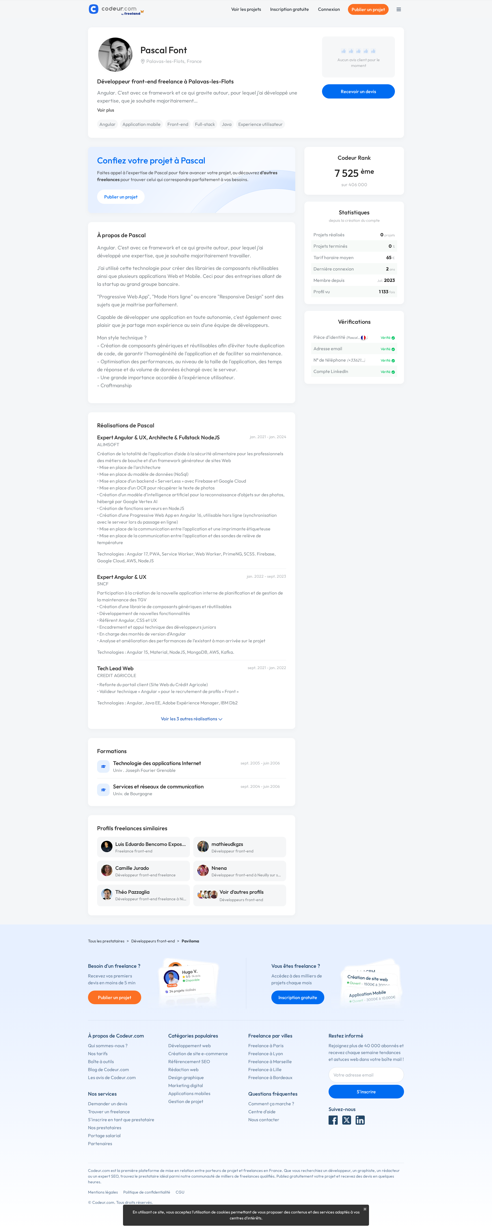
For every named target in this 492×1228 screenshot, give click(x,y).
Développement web (189, 1045)
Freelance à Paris (266, 1045)
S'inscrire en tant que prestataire (121, 1119)
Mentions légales (103, 1192)
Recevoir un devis (358, 91)
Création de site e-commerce (198, 1053)
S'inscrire (366, 1091)
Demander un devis (107, 1103)
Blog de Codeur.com (108, 1069)
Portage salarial (104, 1135)
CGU (180, 1192)
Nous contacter (263, 1119)
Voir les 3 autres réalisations (189, 718)
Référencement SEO (189, 1061)
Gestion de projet (185, 1101)
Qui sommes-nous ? (108, 1045)
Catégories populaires (193, 1035)
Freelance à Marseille (270, 1061)
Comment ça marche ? (271, 1103)
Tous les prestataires (106, 941)
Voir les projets (246, 9)
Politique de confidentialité (146, 1192)
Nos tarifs (98, 1053)
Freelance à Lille (265, 1069)
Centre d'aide (262, 1111)
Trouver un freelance (109, 1111)
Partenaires (100, 1143)
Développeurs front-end (241, 899)
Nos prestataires (104, 1127)
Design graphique (186, 1077)
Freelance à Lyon (265, 1053)
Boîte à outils (101, 1061)
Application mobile (141, 124)
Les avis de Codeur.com (112, 1077)
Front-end (177, 124)
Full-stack (205, 124)
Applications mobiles (189, 1093)
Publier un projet (368, 9)
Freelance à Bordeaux (270, 1077)
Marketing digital (185, 1085)
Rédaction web (183, 1069)
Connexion (329, 9)
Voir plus (105, 110)
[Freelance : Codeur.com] (117, 9)
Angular (107, 124)
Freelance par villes (270, 1035)
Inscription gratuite (289, 9)
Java (226, 124)
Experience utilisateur (260, 124)
